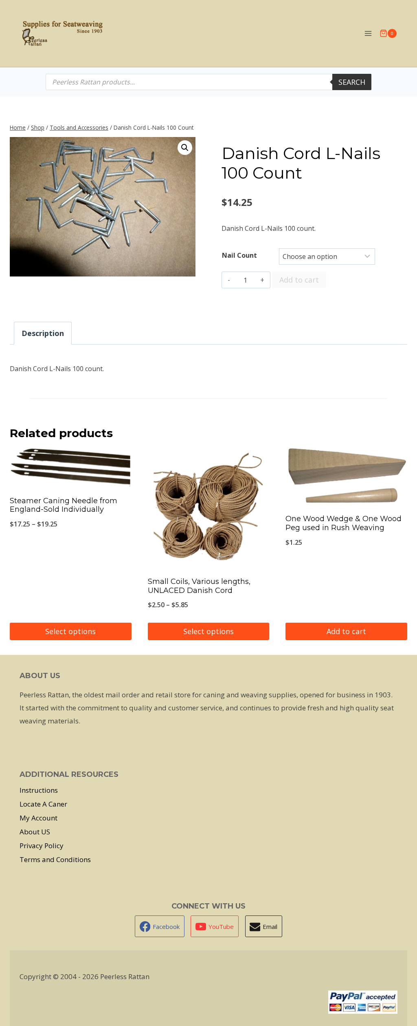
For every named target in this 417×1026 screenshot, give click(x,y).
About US (35, 831)
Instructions (39, 790)
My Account (38, 818)
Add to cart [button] (346, 631)
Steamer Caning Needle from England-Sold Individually (63, 505)
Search (351, 82)
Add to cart (299, 280)
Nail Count (239, 255)
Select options (70, 631)
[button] (185, 147)
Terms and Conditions (55, 859)
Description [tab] (43, 333)
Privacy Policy (42, 845)
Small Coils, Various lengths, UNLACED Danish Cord (199, 586)
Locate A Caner (43, 804)
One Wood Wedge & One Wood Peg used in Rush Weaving (343, 523)
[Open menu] (367, 33)
